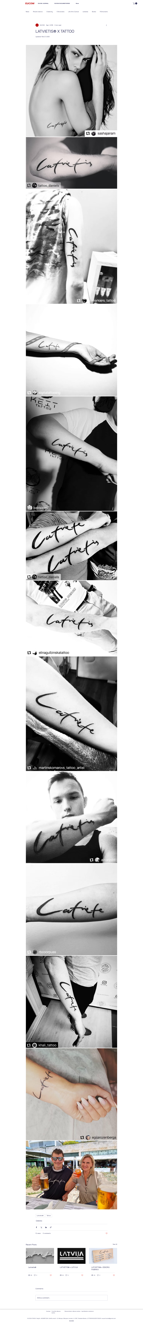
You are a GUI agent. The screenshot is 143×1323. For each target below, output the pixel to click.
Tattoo (49, 1215)
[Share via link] (51, 1227)
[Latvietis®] (40, 1256)
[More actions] (106, 25)
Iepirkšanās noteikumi (87, 1311)
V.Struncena (60, 12)
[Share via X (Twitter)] (41, 1227)
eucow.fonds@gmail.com (109, 1318)
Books (94, 12)
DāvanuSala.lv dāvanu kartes (72, 1311)
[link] (135, 3)
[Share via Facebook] (36, 1227)
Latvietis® (40, 1215)
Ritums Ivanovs (38, 12)
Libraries (85, 12)
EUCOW (30, 3)
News (27, 12)
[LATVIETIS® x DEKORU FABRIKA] (103, 1256)
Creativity (49, 12)
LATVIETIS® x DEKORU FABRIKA (100, 1268)
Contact (48, 1311)
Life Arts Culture (73, 12)
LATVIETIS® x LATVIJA (69, 1267)
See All (115, 1244)
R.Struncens (104, 12)
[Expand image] (71, 91)
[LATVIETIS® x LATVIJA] (71, 1256)
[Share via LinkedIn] (46, 1227)
